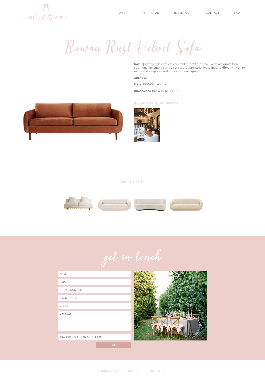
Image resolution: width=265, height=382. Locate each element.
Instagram (109, 371)
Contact (212, 12)
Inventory (182, 12)
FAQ (237, 12)
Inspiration (149, 12)
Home (120, 12)
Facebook (133, 371)
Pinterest (156, 371)
